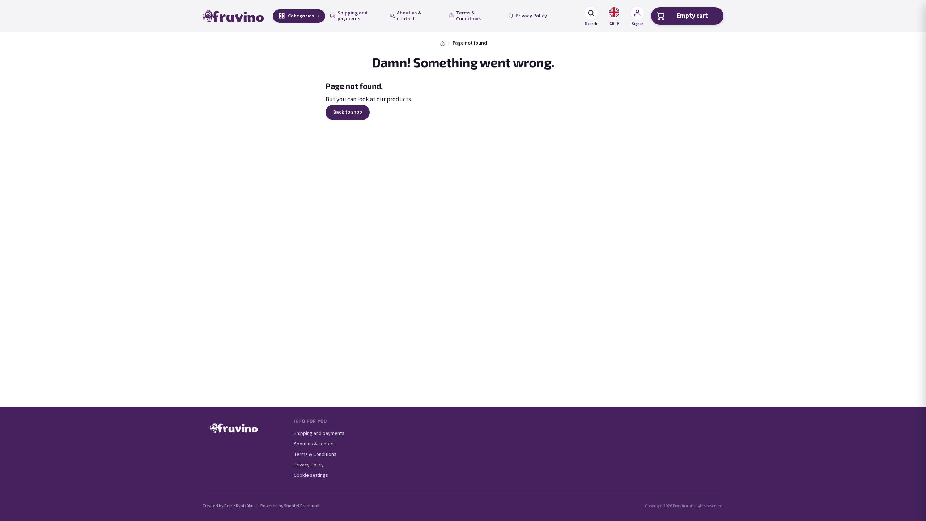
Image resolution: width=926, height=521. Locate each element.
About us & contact (409, 15)
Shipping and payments (352, 15)
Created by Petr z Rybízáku (228, 506)
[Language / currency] (614, 12)
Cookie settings (311, 475)
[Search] (591, 13)
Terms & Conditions (468, 15)
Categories (301, 16)
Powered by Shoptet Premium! (289, 506)
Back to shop (347, 112)
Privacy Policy (531, 16)
